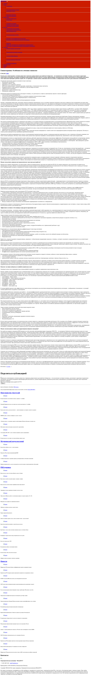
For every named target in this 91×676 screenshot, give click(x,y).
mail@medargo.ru (14, 663)
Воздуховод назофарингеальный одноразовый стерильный (20, 46)
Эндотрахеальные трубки (12, 35)
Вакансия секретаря (11, 14)
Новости (4, 561)
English (5, 66)
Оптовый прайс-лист (11, 18)
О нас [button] (4, 4)
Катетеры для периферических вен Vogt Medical (18, 39)
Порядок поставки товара (12, 24)
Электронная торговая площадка (14, 52)
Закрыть (3, 383)
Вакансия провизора (11, 16)
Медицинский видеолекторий (12, 441)
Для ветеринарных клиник (12, 9)
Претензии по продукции (12, 26)
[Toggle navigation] (7, 1)
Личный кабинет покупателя (13, 48)
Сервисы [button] (5, 47)
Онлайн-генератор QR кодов (13, 59)
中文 (4, 67)
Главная (5, 3)
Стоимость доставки (11, 23)
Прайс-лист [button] (6, 17)
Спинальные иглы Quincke (12, 28)
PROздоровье (6, 467)
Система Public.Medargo (12, 56)
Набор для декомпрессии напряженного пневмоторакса (19, 44)
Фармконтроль (7, 64)
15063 (7, 73)
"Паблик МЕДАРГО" (31, 389)
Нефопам (8, 43)
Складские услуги (10, 11)
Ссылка (8, 366)
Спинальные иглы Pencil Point (13, 30)
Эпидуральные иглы (11, 31)
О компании (9, 6)
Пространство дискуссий (10, 393)
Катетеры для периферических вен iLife (16, 38)
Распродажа (9, 19)
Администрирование (11, 63)
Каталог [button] (5, 27)
